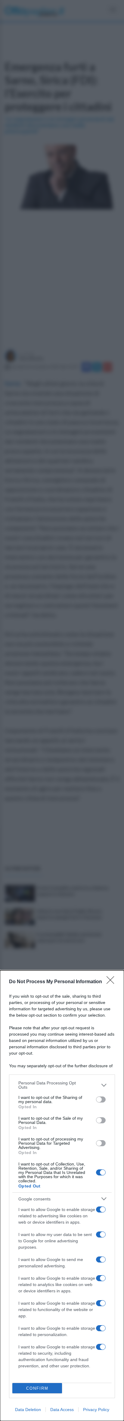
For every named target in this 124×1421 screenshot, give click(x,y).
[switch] (101, 1099)
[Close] (112, 982)
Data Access (62, 1409)
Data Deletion (28, 1409)
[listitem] (62, 1085)
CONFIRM (37, 1388)
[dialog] (62, 1195)
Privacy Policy (96, 1409)
